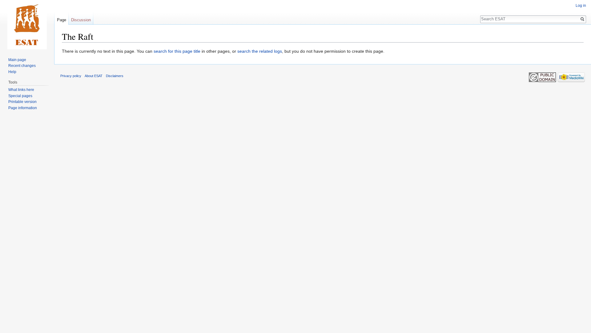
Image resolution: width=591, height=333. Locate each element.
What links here (21, 90)
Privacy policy (70, 76)
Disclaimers (114, 76)
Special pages (20, 96)
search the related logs (259, 51)
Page (61, 20)
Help (12, 72)
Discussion (81, 20)
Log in (581, 5)
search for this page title (177, 51)
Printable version (22, 102)
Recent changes (22, 66)
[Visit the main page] (27, 24)
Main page (17, 60)
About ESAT (94, 76)
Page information (22, 108)
